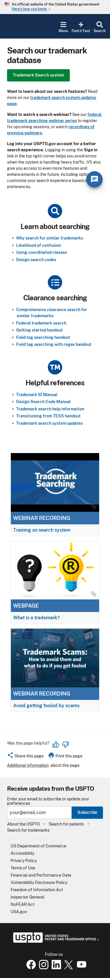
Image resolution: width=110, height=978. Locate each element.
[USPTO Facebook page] (30, 967)
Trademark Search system (38, 75)
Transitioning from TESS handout (48, 416)
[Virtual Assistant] (94, 179)
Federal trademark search (41, 323)
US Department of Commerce (38, 846)
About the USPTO (23, 824)
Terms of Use (23, 868)
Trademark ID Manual (36, 394)
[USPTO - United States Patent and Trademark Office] (55, 941)
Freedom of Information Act (37, 889)
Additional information (28, 765)
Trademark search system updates (49, 423)
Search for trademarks (28, 830)
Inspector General (27, 897)
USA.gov (19, 911)
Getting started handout (39, 330)
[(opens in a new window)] (42, 967)
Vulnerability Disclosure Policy (39, 882)
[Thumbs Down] (65, 744)
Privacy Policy (24, 860)
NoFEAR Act (22, 904)
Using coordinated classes (41, 252)
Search (100, 31)
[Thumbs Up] (56, 744)
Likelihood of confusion (38, 245)
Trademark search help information (50, 409)
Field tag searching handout (43, 337)
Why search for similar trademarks (49, 238)
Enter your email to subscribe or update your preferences (48, 801)
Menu (63, 31)
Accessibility (22, 853)
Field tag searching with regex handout (54, 344)
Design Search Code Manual (43, 401)
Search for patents (66, 824)
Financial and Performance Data (41, 875)
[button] (25, 757)
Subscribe (87, 812)
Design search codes (36, 259)
